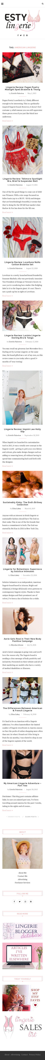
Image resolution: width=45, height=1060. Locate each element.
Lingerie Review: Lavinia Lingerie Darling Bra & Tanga (22, 336)
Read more (6, 121)
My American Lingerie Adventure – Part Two (22, 784)
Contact (24, 1054)
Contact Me (22, 876)
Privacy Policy (35, 1054)
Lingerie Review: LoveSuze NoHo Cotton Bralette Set (22, 263)
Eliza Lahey (16, 508)
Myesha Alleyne (17, 645)
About (6, 1054)
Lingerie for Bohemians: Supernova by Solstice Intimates (22, 570)
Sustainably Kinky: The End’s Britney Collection (22, 503)
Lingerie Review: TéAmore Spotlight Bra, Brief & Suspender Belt (22, 180)
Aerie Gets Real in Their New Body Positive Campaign (22, 640)
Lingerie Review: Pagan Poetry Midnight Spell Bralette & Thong (22, 88)
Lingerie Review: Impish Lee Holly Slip (22, 430)
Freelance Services (22, 882)
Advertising (22, 879)
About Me (22, 873)
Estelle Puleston (17, 93)
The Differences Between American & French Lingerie (22, 709)
